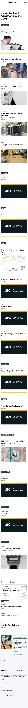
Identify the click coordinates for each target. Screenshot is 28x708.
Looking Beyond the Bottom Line (12, 371)
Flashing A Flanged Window (11, 86)
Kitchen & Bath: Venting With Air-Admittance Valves (13, 442)
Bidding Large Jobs (8, 32)
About (2, 679)
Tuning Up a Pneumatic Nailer (12, 145)
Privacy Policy (4, 687)
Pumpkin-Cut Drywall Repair (11, 606)
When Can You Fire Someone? (12, 406)
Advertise (3, 682)
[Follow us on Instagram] (7, 660)
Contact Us (3, 685)
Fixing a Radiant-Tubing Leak (11, 279)
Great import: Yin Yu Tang (10, 548)
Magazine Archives (17, 654)
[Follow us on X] (2, 660)
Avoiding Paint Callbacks (10, 625)
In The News (5, 215)
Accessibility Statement (6, 690)
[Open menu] (25, 2)
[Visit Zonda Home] (7, 695)
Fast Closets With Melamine (11, 59)
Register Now (6, 595)
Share (24, 8)
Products (4, 478)
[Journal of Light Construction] (14, 2)
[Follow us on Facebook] (5, 660)
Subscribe (15, 651)
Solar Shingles (6, 306)
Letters (3, 180)
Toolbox (4, 513)
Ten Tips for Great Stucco (10, 616)
